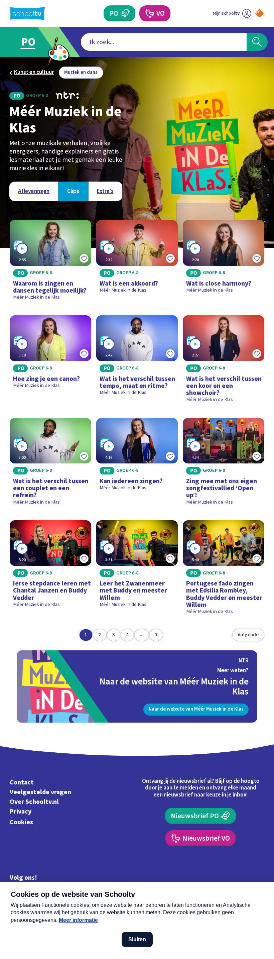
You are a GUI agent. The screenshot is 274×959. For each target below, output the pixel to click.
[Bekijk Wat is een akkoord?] (137, 262)
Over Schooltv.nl (34, 802)
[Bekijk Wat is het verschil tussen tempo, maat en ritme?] (137, 361)
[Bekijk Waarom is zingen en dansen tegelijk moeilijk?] (50, 262)
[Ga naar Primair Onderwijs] (32, 42)
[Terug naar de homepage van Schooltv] (27, 13)
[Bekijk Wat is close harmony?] (223, 262)
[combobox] (164, 42)
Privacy (20, 811)
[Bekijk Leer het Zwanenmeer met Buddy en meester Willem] (137, 570)
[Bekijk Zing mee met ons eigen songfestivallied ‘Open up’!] (223, 464)
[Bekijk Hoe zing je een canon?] (50, 361)
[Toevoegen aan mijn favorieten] (84, 258)
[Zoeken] (257, 42)
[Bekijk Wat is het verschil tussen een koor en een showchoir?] (223, 361)
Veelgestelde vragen (40, 792)
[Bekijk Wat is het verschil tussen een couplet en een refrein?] (50, 464)
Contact (22, 782)
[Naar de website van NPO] (259, 13)
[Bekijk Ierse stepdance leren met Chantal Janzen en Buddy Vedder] (50, 570)
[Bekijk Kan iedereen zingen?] (137, 464)
